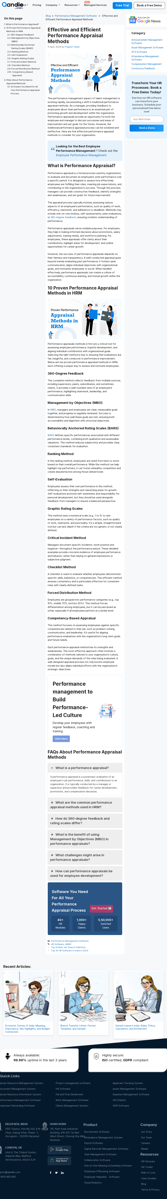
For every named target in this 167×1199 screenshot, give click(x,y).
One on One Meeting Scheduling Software (108, 1165)
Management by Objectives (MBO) (25, 40)
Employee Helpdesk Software (102, 1176)
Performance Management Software (76, 15)
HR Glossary (148, 1161)
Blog (48, 15)
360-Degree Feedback (22, 34)
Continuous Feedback (143, 68)
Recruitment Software (96, 1131)
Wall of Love (148, 1172)
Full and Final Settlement (69, 1094)
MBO (53, 409)
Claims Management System (72, 1105)
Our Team (146, 1137)
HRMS (68, 944)
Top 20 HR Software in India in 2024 (69, 950)
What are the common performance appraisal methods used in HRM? (81, 805)
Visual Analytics (93, 1182)
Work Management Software (72, 1100)
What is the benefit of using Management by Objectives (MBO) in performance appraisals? (79, 839)
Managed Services (95, 4)
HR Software (57, 944)
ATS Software (139, 51)
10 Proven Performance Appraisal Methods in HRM (23, 29)
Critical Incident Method (23, 61)
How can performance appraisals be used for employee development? (81, 873)
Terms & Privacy (150, 1189)
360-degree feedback (63, 217)
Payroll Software (93, 1143)
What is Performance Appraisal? (22, 24)
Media (144, 1148)
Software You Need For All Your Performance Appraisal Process (25, 90)
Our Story (146, 1131)
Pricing (37, 5)
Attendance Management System (103, 1137)
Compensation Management (146, 64)
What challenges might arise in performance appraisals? (77, 857)
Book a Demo (147, 127)
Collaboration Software (97, 1160)
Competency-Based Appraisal (22, 74)
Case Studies (148, 1178)
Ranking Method (20, 51)
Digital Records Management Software (106, 1148)
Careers (145, 1143)
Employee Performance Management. (81, 155)
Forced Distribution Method (25, 68)
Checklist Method (20, 65)
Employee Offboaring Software (102, 1171)
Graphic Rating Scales (22, 58)
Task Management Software (100, 1154)
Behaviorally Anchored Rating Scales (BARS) (22, 46)
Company (52, 5)
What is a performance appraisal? (82, 768)
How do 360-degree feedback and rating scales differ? (80, 821)
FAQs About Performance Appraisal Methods (19, 82)
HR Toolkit (147, 1167)
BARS (51, 435)
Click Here (61, 738)
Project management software (73, 1083)
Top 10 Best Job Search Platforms (68, 947)
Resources (71, 5)
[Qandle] (59, 1150)
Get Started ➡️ (101, 908)
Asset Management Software (147, 47)
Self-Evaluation (19, 55)
